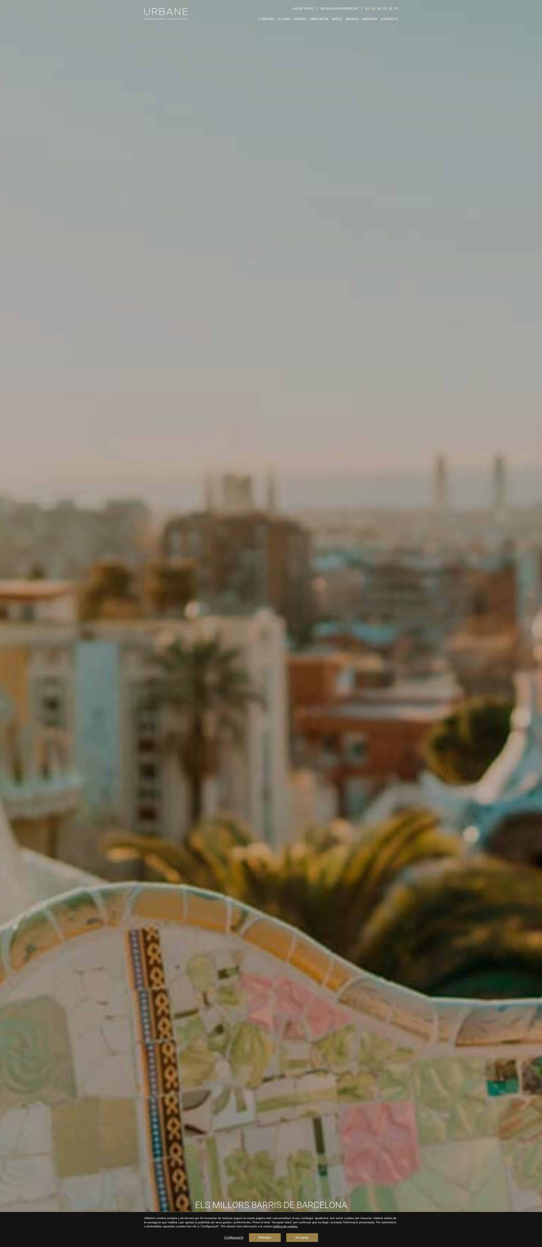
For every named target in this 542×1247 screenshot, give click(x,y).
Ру (396, 8)
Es (367, 8)
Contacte (389, 19)
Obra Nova (319, 19)
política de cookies (285, 1226)
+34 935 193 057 (303, 8)
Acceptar (302, 1237)
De (390, 8)
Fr (385, 8)
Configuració (233, 1237)
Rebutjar (264, 1237)
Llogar (284, 19)
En (379, 8)
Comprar (266, 19)
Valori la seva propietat (339, 8)
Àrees (337, 19)
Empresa (369, 19)
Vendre (300, 19)
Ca (373, 8)
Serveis (352, 19)
